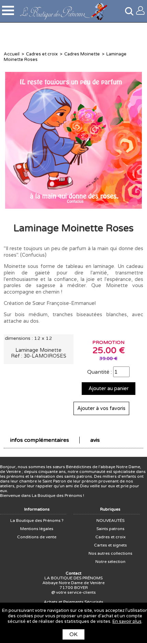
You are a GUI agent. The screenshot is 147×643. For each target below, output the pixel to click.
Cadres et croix (42, 54)
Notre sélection (110, 561)
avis (95, 440)
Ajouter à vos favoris (101, 408)
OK (73, 634)
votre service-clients (76, 592)
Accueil (11, 54)
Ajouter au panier (109, 388)
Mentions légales (36, 528)
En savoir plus (127, 621)
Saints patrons (110, 528)
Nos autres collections (110, 553)
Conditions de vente (36, 537)
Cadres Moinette (82, 54)
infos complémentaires (39, 440)
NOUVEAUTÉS (110, 520)
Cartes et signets (110, 545)
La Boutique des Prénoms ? (37, 520)
